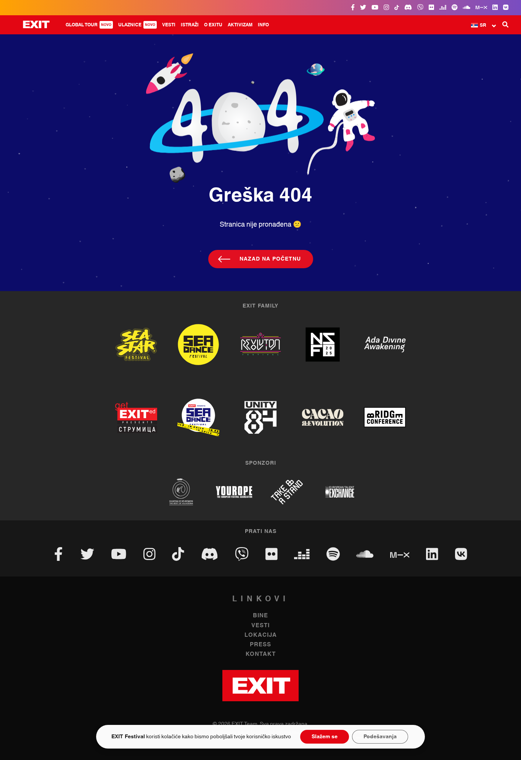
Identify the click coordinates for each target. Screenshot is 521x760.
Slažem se (325, 737)
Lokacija (260, 635)
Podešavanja (380, 737)
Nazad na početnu (270, 259)
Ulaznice (136, 25)
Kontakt (261, 654)
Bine (260, 615)
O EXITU (213, 25)
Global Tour (88, 25)
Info (263, 25)
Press (260, 644)
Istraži (190, 25)
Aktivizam (240, 25)
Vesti (168, 25)
